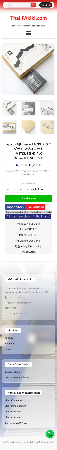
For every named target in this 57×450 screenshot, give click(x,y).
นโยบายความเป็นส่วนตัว (15, 405)
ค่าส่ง (23, 171)
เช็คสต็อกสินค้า (28, 198)
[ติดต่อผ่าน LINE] (50, 434)
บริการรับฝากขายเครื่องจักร (17, 377)
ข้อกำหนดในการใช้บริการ (16, 423)
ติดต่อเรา (9, 337)
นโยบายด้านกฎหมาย (14, 400)
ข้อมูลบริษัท (10, 343)
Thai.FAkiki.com (19, 442)
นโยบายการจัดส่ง (12, 417)
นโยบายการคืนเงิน (13, 411)
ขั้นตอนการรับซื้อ (12, 371)
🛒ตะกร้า (45, 5)
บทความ (8, 349)
